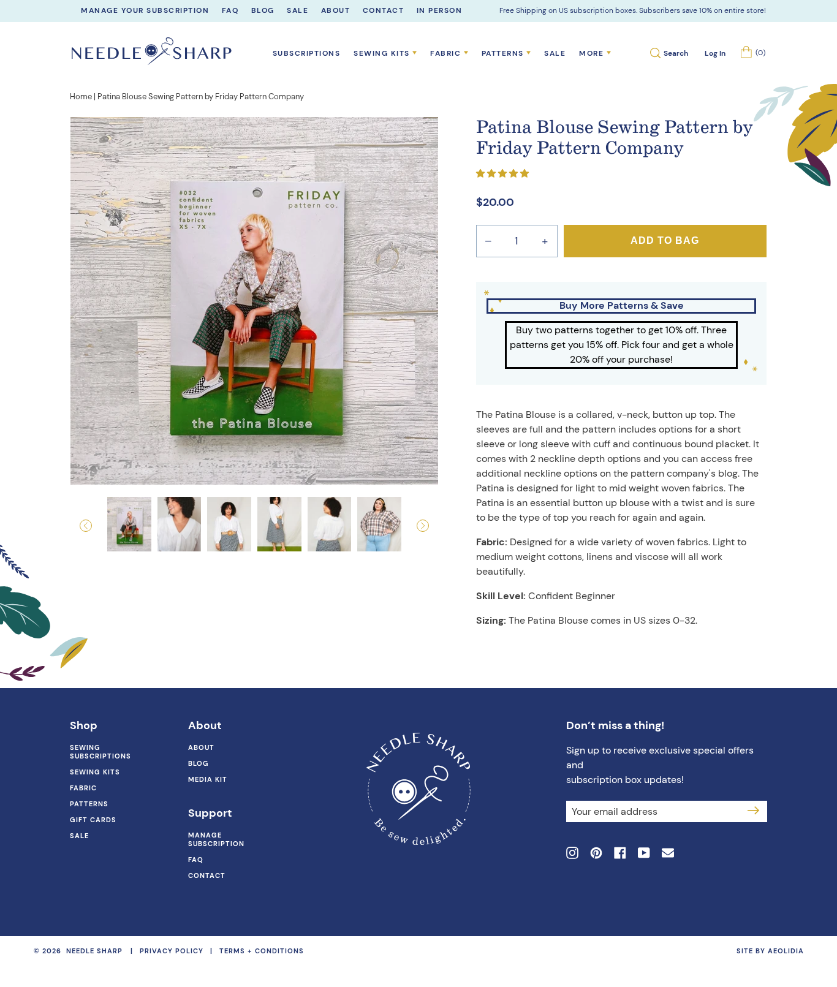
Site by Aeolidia (770, 951)
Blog (198, 763)
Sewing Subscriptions (100, 751)
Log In (715, 53)
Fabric (83, 788)
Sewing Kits (95, 772)
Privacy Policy (171, 951)
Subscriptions (307, 53)
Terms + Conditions (261, 951)
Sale (555, 53)
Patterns (89, 804)
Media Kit (207, 779)
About (201, 747)
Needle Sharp (94, 951)
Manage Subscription (216, 839)
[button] (98, 525)
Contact (206, 875)
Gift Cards (93, 819)
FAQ (195, 859)
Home (81, 96)
